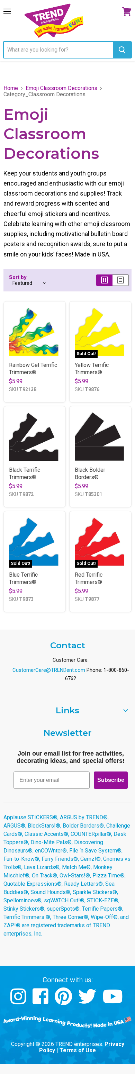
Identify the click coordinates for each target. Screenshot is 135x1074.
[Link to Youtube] (113, 1001)
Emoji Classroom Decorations (61, 88)
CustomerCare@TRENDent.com (48, 670)
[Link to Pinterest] (64, 1001)
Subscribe (110, 780)
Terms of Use (78, 1050)
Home (10, 88)
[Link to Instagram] (19, 1001)
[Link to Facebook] (41, 1001)
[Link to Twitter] (88, 1001)
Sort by (18, 277)
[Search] (122, 50)
